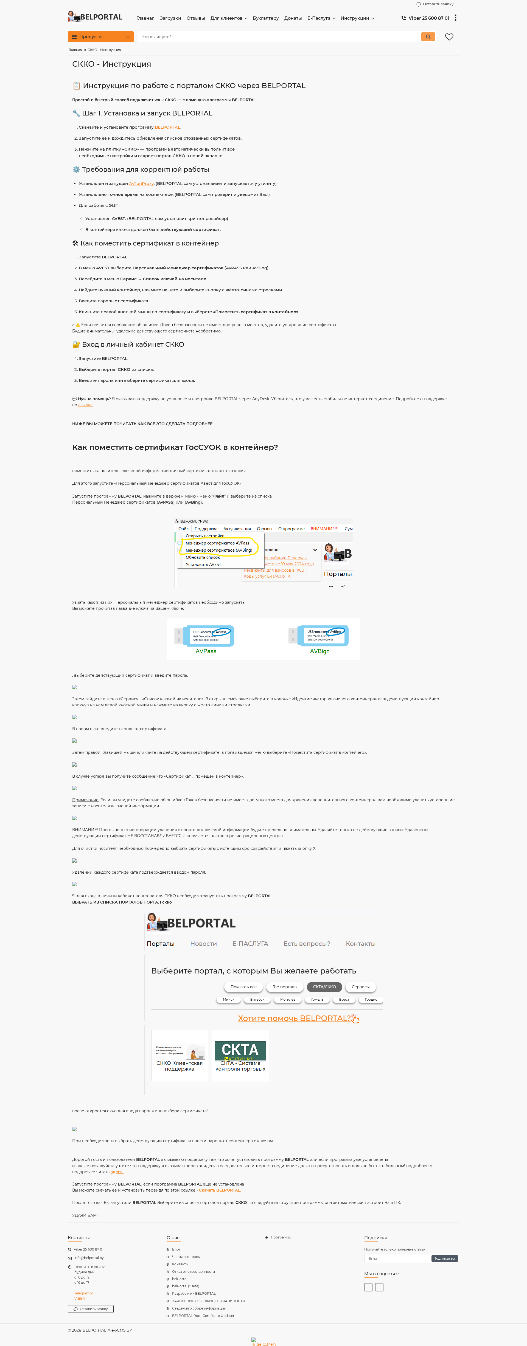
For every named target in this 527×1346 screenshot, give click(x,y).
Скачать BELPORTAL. (220, 1190)
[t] (368, 1287)
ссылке (85, 404)
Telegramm (83, 1293)
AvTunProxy (141, 183)
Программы (281, 1237)
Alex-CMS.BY (120, 1330)
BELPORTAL (167, 127)
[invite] (379, 1287)
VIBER (79, 1298)
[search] (428, 36)
